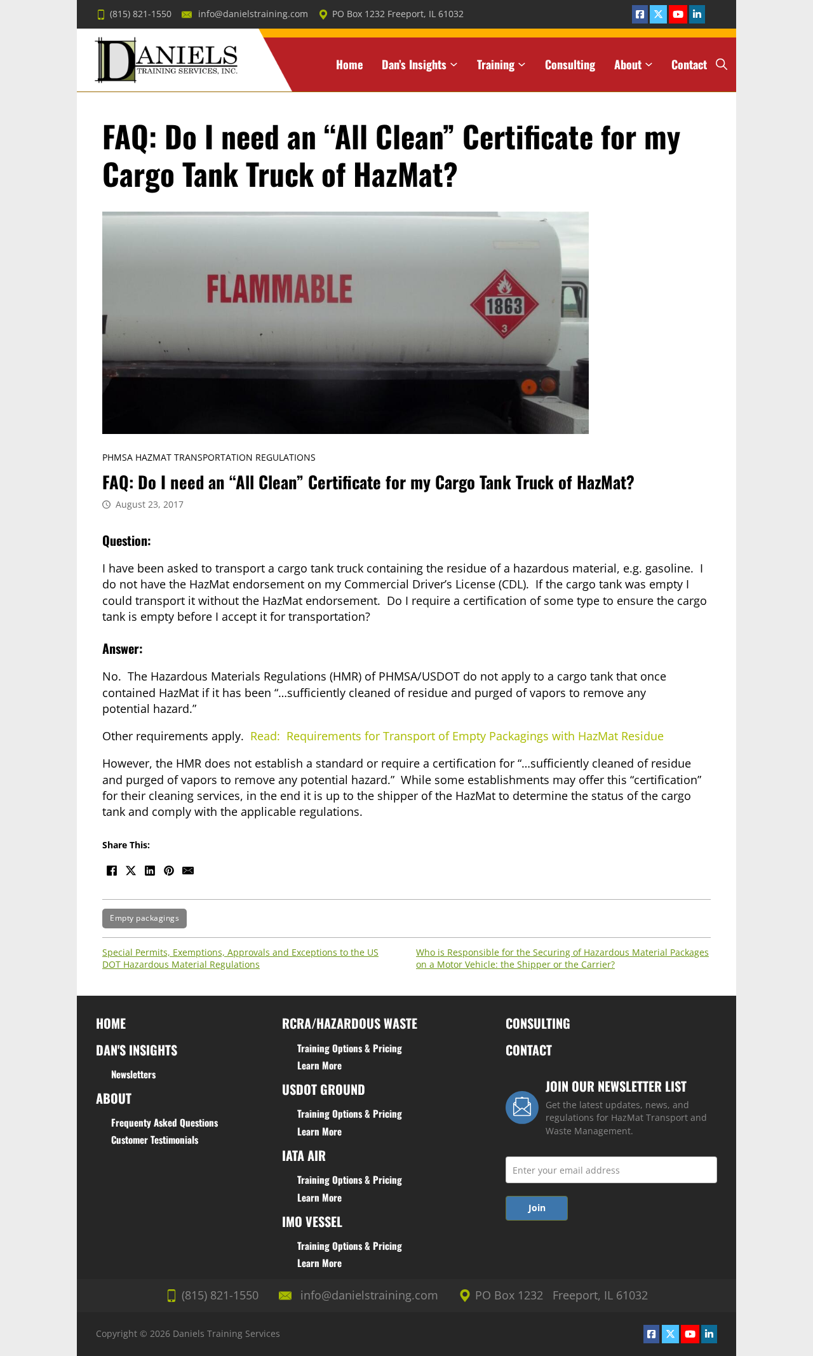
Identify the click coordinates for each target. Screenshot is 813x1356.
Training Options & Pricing (349, 1048)
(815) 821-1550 (140, 14)
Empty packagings (144, 917)
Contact (689, 64)
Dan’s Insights (414, 64)
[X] (130, 870)
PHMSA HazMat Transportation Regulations (209, 457)
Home (349, 64)
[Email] (188, 870)
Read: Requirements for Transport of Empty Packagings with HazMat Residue (457, 735)
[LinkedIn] (149, 870)
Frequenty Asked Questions (164, 1122)
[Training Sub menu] (522, 64)
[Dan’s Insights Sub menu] (454, 64)
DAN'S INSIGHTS (136, 1049)
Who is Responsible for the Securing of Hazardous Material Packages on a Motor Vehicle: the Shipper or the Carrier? (562, 958)
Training (495, 64)
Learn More (319, 1065)
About (628, 64)
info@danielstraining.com (253, 14)
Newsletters (133, 1074)
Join (537, 1208)
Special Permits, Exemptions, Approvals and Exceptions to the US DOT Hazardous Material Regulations (240, 958)
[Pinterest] (168, 870)
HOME (111, 1023)
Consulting (570, 64)
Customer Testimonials (154, 1139)
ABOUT (113, 1098)
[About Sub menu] (649, 64)
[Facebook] (111, 870)
